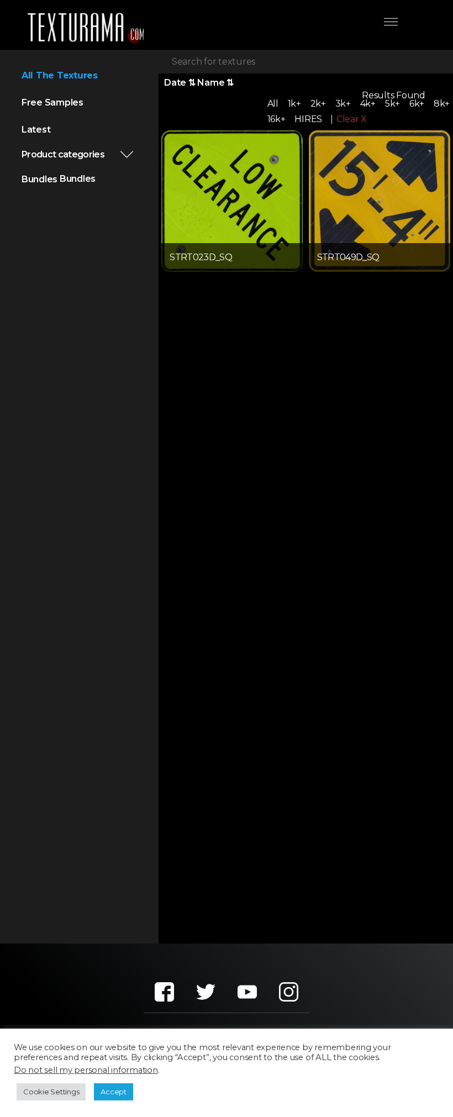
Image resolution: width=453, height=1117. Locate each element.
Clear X (351, 119)
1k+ (294, 103)
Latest (36, 129)
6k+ (416, 103)
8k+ (442, 103)
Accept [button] (114, 1091)
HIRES (308, 119)
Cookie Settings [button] (51, 1091)
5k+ (392, 103)
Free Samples (52, 102)
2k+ (318, 103)
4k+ (368, 103)
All (272, 103)
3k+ (343, 103)
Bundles (39, 179)
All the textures (60, 75)
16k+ (276, 119)
